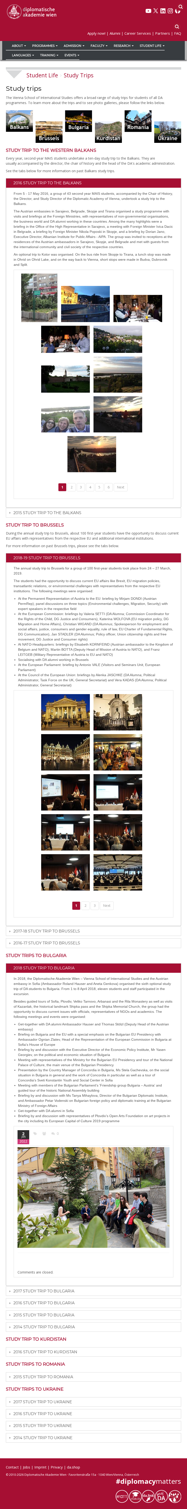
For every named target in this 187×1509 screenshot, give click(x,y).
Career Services (137, 33)
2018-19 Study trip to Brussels (46, 558)
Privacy (57, 1467)
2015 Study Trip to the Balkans (47, 513)
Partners (162, 33)
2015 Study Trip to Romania (43, 1377)
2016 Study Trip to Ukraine (42, 1414)
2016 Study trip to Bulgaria (44, 1303)
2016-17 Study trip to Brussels (46, 943)
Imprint (40, 1467)
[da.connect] (174, 1496)
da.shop (73, 1467)
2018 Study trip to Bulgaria (44, 968)
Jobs (26, 1467)
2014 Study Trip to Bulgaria (44, 1327)
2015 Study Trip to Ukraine (42, 1425)
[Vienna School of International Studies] (31, 11)
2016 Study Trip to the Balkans (47, 183)
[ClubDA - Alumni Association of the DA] (135, 1496)
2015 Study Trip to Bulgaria (43, 1315)
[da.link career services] (148, 1496)
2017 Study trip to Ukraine (42, 1402)
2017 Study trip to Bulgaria (43, 1291)
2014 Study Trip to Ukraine (43, 1438)
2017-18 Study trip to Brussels (46, 931)
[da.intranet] (161, 1496)
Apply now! (96, 33)
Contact (12, 1467)
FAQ (177, 33)
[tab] (93, 182)
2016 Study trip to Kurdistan (45, 1352)
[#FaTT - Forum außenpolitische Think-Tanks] (122, 1496)
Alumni (115, 33)
